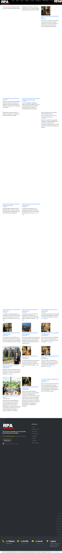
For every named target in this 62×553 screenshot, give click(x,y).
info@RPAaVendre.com (40, 543)
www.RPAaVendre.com (25, 543)
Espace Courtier (7, 440)
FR (50, 0)
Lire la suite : (45, 318)
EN (52, 0)
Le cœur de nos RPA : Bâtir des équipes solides (11, 98)
